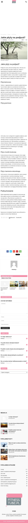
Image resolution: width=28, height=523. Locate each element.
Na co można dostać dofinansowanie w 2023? (4, 289)
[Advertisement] (14, 18)
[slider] (5, 217)
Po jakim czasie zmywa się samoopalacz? (12, 349)
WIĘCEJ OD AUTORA (6, 278)
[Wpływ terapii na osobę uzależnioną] (4, 444)
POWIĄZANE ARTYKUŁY (7, 276)
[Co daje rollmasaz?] (4, 418)
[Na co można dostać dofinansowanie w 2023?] (5, 284)
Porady (2, 469)
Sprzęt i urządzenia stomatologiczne (9, 479)
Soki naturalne (4, 475)
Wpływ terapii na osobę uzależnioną (17, 443)
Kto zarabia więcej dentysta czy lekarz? (12, 355)
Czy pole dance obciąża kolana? (10, 342)
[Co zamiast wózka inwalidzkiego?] (14, 284)
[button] (26, 2)
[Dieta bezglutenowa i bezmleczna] (4, 457)
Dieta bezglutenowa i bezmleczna (17, 456)
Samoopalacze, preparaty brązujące (9, 481)
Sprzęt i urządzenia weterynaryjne (8, 471)
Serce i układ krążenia (5, 477)
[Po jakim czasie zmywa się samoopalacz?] (4, 431)
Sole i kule (3, 473)
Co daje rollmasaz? (6, 336)
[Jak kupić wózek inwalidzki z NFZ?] (23, 284)
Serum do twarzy (4, 485)
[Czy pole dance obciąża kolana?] (4, 425)
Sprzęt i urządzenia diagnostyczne (8, 483)
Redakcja (5, 39)
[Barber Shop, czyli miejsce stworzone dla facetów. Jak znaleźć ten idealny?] (4, 451)
